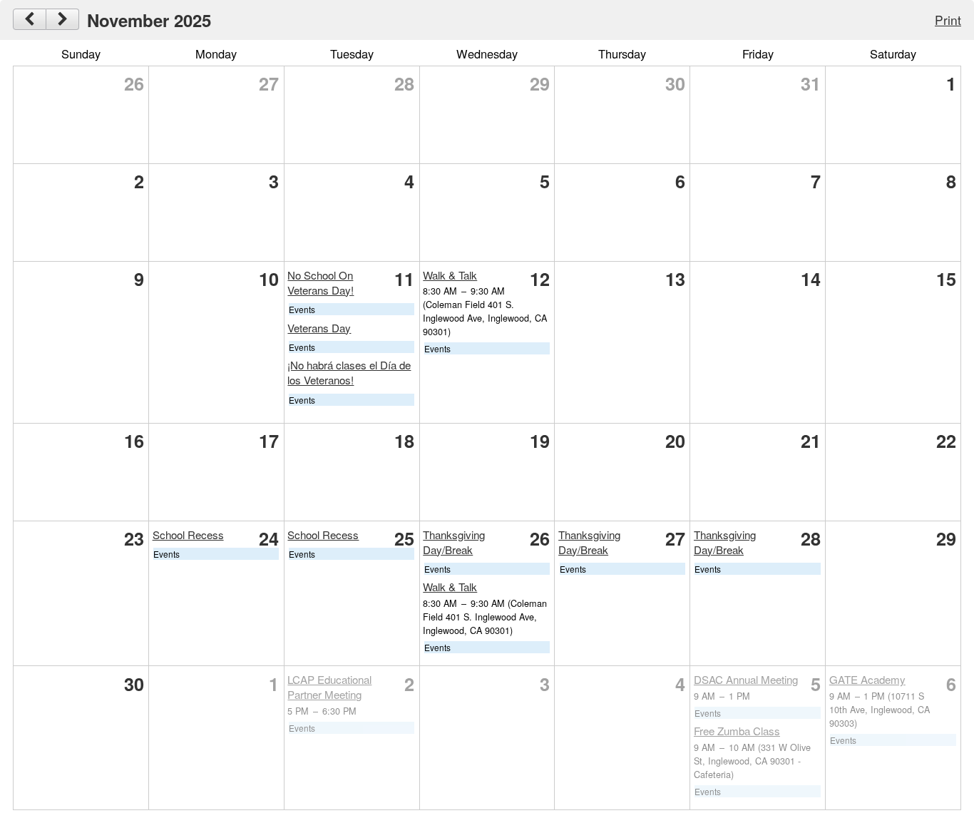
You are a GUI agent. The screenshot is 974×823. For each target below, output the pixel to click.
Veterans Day (319, 327)
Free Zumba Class (737, 730)
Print (948, 20)
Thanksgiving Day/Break (454, 542)
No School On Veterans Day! (320, 282)
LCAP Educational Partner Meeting (329, 687)
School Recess (188, 534)
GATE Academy (867, 679)
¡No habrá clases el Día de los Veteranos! (349, 372)
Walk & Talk (450, 274)
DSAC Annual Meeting (746, 679)
